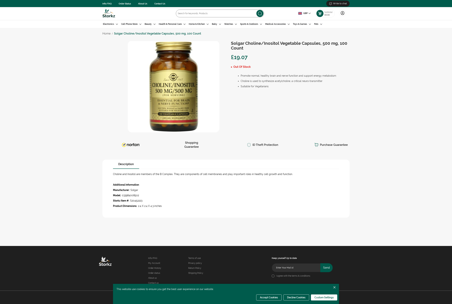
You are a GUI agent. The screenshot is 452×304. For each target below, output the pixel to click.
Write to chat (340, 3)
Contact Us (159, 3)
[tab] (226, 24)
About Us (142, 3)
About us (152, 278)
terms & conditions (301, 276)
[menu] (226, 24)
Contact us (153, 283)
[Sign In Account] (342, 16)
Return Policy (194, 268)
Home (106, 33)
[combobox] (220, 13)
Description (126, 164)
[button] (304, 13)
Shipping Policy (195, 273)
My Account (154, 263)
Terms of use (194, 258)
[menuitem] (110, 24)
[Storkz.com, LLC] (110, 262)
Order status (154, 273)
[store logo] (108, 13)
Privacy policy (195, 263)
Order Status (125, 3)
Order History (154, 268)
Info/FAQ (107, 3)
